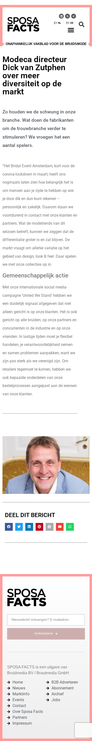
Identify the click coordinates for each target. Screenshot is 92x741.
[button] (71, 30)
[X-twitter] (67, 16)
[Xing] (73, 16)
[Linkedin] (61, 16)
